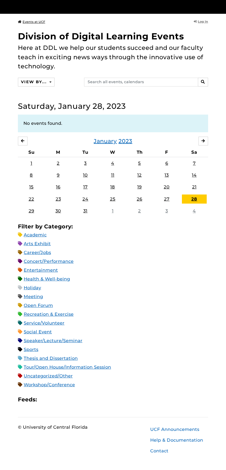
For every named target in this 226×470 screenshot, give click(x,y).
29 (31, 211)
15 (31, 187)
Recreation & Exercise (49, 314)
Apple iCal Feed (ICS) (44, 399)
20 (167, 187)
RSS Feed (63, 399)
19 (139, 187)
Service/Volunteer (44, 323)
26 (139, 199)
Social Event (38, 331)
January (105, 141)
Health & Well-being (47, 279)
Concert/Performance (49, 261)
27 (167, 199)
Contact (159, 450)
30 (58, 211)
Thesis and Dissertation (51, 358)
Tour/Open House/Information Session (67, 367)
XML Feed (72, 399)
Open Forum (38, 305)
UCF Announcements (174, 429)
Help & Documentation (176, 440)
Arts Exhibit (37, 243)
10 (85, 175)
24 (85, 199)
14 (194, 175)
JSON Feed (81, 399)
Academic (35, 234)
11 (112, 175)
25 (112, 199)
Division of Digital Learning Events (101, 36)
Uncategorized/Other (48, 376)
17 (85, 187)
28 (194, 199)
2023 (125, 141)
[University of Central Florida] (54, 6)
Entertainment (41, 270)
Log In (203, 21)
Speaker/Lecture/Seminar (53, 340)
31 (85, 211)
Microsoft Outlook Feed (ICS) (53, 399)
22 (31, 199)
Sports (31, 349)
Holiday (32, 287)
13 (167, 175)
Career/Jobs (37, 252)
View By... (34, 81)
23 (58, 199)
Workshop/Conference (49, 384)
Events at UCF (34, 22)
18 (112, 187)
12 (139, 175)
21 (194, 187)
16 (58, 187)
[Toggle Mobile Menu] (207, 6)
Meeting (33, 296)
